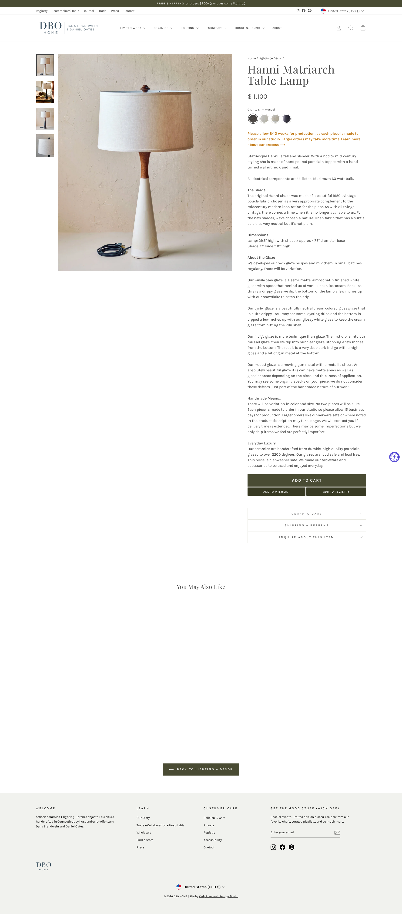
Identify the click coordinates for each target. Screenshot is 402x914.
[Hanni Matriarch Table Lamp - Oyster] (78, 724)
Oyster (275, 118)
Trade (102, 11)
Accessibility (213, 840)
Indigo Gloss (286, 118)
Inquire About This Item (306, 537)
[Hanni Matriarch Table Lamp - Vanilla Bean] (72, 724)
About (277, 28)
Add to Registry (336, 491)
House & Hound (248, 28)
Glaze (261, 109)
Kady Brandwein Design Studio (218, 896)
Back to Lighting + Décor (204, 769)
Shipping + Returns (307, 525)
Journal (89, 11)
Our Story (143, 818)
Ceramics (161, 28)
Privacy (209, 825)
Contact (129, 11)
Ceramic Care (306, 513)
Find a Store (145, 840)
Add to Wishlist (276, 491)
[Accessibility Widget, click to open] (394, 457)
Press (115, 11)
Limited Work (131, 28)
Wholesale (144, 832)
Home (252, 58)
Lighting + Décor (270, 58)
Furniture (215, 28)
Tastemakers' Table (65, 11)
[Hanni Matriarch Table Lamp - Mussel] (66, 724)
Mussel (253, 118)
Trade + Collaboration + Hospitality (160, 825)
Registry (41, 11)
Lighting (188, 28)
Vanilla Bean (264, 118)
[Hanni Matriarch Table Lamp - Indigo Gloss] (84, 724)
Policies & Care (214, 818)
